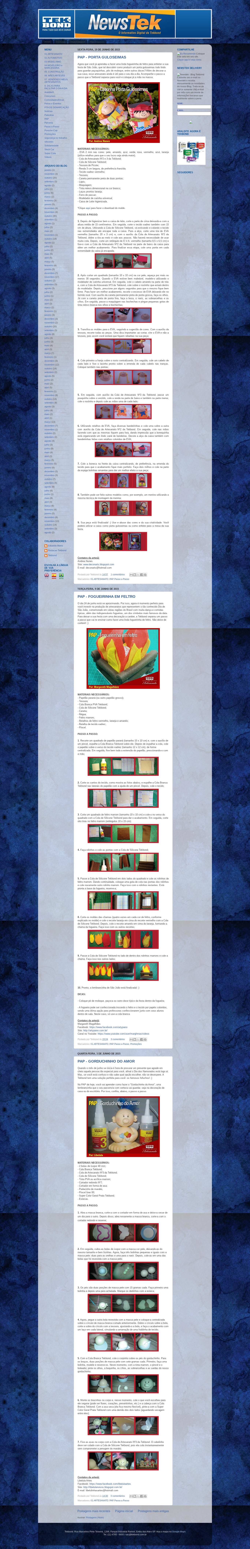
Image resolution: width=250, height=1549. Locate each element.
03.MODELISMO (52, 61)
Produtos (60, 42)
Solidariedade (51, 145)
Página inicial (124, 1511)
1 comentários (118, 574)
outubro (48, 178)
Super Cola (50, 153)
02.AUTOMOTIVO (53, 58)
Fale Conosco (97, 42)
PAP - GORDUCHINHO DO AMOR (106, 1061)
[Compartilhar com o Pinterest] (145, 575)
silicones (48, 142)
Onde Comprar (77, 42)
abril (46, 258)
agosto (47, 185)
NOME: (180, 103)
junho (47, 193)
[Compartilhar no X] (138, 575)
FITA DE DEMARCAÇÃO (56, 107)
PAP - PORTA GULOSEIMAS (102, 57)
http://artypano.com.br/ (95, 1030)
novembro (49, 174)
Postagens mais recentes (93, 1511)
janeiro (47, 170)
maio (46, 231)
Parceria (48, 123)
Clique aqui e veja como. (189, 59)
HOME (47, 42)
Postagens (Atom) (95, 1517)
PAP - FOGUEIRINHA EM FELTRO (106, 596)
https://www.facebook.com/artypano (108, 1027)
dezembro (49, 208)
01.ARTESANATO (99, 579)
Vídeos (47, 157)
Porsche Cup (50, 130)
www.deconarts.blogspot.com (98, 564)
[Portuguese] (62, 577)
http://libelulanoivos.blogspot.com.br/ (102, 1487)
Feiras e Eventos (52, 103)
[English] (47, 577)
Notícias (48, 111)
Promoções (136, 1044)
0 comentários (118, 1496)
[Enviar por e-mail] (131, 575)
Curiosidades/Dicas (54, 100)
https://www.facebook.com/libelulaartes (110, 1483)
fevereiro (48, 200)
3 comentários (118, 1039)
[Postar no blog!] (135, 575)
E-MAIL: (180, 110)
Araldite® (49, 92)
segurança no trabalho (55, 138)
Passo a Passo (121, 579)
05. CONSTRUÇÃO (54, 72)
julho (46, 189)
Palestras (49, 115)
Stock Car (49, 149)
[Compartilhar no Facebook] (141, 575)
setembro (49, 181)
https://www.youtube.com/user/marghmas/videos (123, 1033)
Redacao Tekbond (57, 550)
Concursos (49, 96)
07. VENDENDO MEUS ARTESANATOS (56, 80)
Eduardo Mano (55, 545)
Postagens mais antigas (153, 1511)
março (47, 197)
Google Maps (179, 1531)
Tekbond (52, 555)
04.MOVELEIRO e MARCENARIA (53, 66)
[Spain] (55, 577)
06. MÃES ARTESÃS (54, 75)
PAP (111, 579)
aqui (88, 208)
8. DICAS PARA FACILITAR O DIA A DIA (55, 87)
